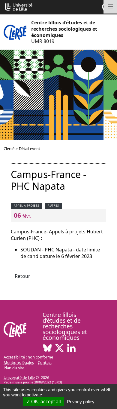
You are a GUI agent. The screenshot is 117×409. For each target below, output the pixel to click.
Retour (22, 276)
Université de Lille (19, 377)
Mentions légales (19, 362)
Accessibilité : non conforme (28, 357)
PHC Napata (58, 249)
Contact (45, 362)
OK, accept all (45, 401)
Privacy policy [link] (80, 401)
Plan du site (14, 368)
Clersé (9, 148)
